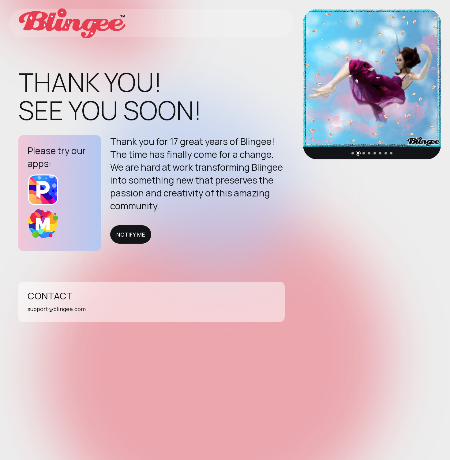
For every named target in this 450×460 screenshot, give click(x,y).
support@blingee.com (57, 309)
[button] (352, 153)
